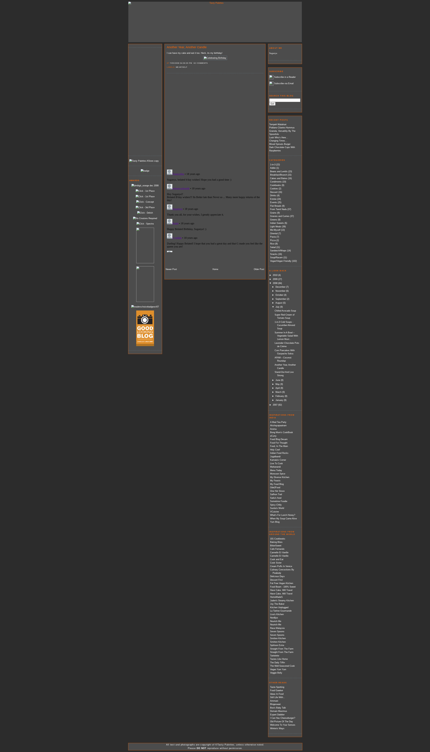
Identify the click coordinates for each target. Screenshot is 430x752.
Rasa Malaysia (277, 628)
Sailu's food (275, 498)
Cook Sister (276, 562)
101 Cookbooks (277, 538)
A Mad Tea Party (278, 422)
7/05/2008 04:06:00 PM (181, 63)
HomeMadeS (276, 597)
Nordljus (274, 617)
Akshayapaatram (278, 425)
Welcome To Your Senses (282, 725)
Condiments (276, 181)
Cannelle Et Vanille (279, 552)
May (277, 384)
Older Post (259, 269)
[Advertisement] (142, 101)
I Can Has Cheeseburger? (282, 718)
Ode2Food (275, 487)
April (278, 388)
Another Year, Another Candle (187, 47)
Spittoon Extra (277, 645)
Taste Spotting (277, 687)
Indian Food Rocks (279, 453)
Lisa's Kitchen (277, 614)
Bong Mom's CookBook (281, 432)
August (279, 303)
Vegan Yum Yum (278, 669)
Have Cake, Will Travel (281, 590)
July (277, 307)
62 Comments (201, 63)
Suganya (273, 53)
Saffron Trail (276, 494)
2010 (275, 275)
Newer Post (171, 269)
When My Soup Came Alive (283, 518)
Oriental (274, 233)
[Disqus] (215, 121)
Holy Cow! (275, 449)
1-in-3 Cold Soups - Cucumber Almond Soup (285, 325)
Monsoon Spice (277, 473)
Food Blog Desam (279, 439)
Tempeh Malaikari (277, 124)
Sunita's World (277, 508)
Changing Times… (278, 140)
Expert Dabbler (277, 714)
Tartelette (274, 655)
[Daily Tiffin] (145, 171)
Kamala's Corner (278, 460)
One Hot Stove (277, 491)
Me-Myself (181, 67)
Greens (273, 219)
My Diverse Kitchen (279, 477)
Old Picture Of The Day (281, 721)
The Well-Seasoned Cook (282, 666)
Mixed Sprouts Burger (279, 144)
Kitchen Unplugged (279, 607)
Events (273, 202)
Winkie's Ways (277, 728)
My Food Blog (277, 484)
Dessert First (276, 580)
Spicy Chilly (276, 505)
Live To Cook (276, 463)
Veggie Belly (276, 673)
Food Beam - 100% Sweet (283, 587)
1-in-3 (272, 164)
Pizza (273, 240)
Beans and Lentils (279, 171)
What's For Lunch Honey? (282, 515)
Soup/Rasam (276, 257)
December (280, 287)
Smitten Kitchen (278, 638)
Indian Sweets (277, 223)
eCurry (273, 436)
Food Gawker (276, 690)
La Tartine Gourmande (281, 611)
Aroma (273, 429)
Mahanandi (275, 467)
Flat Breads (275, 206)
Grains (273, 213)
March (278, 392)
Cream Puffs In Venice (281, 566)
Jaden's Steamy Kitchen (282, 600)
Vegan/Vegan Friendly (280, 261)
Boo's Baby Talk (278, 707)
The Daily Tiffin (277, 662)
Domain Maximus (278, 711)
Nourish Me (275, 621)
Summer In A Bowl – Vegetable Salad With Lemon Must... (286, 335)
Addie (273, 168)
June (278, 380)
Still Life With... (277, 697)
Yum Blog (275, 522)
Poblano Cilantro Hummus (282, 127)
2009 (275, 279)
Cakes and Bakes (278, 178)
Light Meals (275, 226)
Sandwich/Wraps (278, 250)
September (281, 299)
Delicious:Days (277, 576)
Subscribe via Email (284, 83)
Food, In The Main (279, 446)
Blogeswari (275, 704)
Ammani (274, 701)
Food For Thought (278, 443)
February (280, 396)
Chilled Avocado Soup (285, 310)
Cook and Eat (276, 559)
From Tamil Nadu (278, 209)
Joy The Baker (277, 604)
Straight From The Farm (281, 648)
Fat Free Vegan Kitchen (281, 583)
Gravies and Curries (279, 216)
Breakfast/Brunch (278, 175)
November (280, 291)
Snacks (273, 254)
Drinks (273, 195)
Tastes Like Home (279, 659)
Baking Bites (276, 542)
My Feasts (275, 480)
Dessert (274, 192)
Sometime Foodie (278, 501)
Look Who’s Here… (278, 137)
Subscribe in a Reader (285, 77)
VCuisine (274, 511)
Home (215, 269)
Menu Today (276, 470)
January (279, 400)
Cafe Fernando (277, 549)
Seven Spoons (277, 631)
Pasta (273, 237)
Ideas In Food (277, 694)
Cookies (274, 188)
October (279, 295)
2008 (275, 283)
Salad (273, 247)
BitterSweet (275, 545)
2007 (275, 405)
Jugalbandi (275, 456)
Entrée (273, 199)
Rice (272, 243)
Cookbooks (275, 185)
